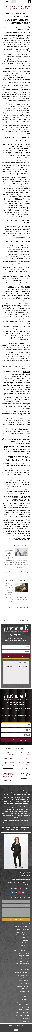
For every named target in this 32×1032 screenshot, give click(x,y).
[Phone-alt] (3, 1)
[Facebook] (7, 1)
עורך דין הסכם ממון (25, 753)
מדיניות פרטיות (26, 1021)
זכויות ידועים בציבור (9, 753)
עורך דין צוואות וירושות (24, 763)
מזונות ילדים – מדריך (25, 774)
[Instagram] (16, 892)
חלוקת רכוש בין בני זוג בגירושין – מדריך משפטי (8, 774)
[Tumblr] (8, 892)
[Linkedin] (12, 892)
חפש (13, 2)
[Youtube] (19, 892)
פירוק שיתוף (9, 763)
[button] (29, 1)
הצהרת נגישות (26, 1018)
